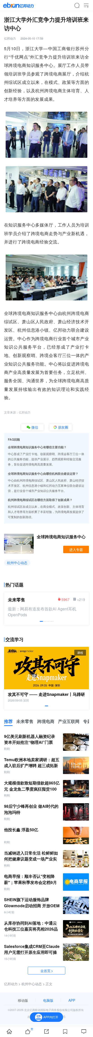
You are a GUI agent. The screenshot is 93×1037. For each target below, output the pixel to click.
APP (71, 1000)
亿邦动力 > (12, 983)
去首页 (45, 970)
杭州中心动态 (17, 562)
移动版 (23, 1000)
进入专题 (76, 549)
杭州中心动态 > (33, 983)
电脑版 (48, 1000)
